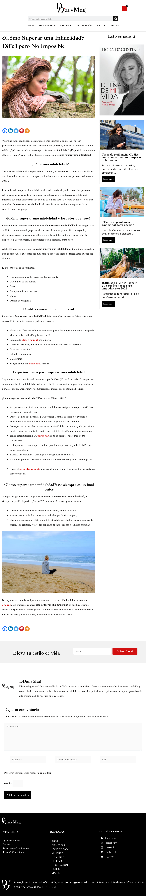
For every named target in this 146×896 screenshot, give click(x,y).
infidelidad (35, 363)
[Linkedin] (10, 130)
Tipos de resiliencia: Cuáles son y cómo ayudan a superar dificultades (121, 157)
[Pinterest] (21, 130)
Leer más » (108, 179)
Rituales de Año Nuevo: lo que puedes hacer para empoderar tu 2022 (119, 285)
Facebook (110, 838)
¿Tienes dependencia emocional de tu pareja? (118, 223)
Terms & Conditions (13, 852)
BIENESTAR (45, 25)
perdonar (43, 435)
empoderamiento (29, 468)
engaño (6, 604)
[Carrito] (124, 8)
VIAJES (114, 25)
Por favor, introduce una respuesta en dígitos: (27, 772)
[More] (27, 130)
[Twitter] (16, 130)
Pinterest (111, 852)
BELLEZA (65, 25)
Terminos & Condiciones (16, 848)
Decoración (60, 865)
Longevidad (60, 849)
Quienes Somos (11, 840)
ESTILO (101, 25)
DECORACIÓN (84, 25)
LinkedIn (110, 847)
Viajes (56, 873)
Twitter (110, 856)
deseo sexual (30, 339)
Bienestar (58, 845)
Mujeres (57, 853)
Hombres (58, 857)
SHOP (30, 25)
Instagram (111, 842)
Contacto (8, 844)
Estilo (56, 869)
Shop (55, 841)
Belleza (57, 861)
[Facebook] (4, 130)
